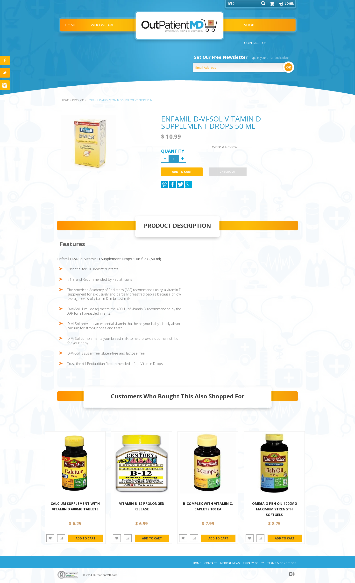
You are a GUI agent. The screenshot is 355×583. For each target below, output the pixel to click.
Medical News (230, 563)
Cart (272, 5)
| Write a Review (222, 146)
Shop (249, 25)
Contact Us (255, 42)
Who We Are (102, 25)
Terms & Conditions (281, 563)
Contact (210, 563)
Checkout (228, 172)
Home (70, 25)
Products (78, 100)
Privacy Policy (253, 563)
